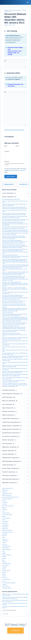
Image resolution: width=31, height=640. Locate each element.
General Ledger (5, 525)
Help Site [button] (3, 1)
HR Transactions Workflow (8, 506)
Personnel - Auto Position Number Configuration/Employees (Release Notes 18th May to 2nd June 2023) (15, 338)
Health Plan (4, 509)
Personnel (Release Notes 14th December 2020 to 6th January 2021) (15, 18)
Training (4, 542)
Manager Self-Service (7, 495)
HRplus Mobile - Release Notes (9, 482)
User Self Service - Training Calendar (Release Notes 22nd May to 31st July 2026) (14, 601)
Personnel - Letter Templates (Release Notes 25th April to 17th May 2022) (14, 369)
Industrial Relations (6, 546)
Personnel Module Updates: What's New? (11, 199)
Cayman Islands (5, 565)
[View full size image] (15, 64)
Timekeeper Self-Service (7, 532)
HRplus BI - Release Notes (8, 415)
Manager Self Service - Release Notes (11, 429)
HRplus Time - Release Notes (9, 401)
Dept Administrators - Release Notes (11, 433)
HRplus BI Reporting (6, 549)
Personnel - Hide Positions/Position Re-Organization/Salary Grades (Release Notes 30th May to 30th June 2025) (15, 227)
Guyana (3, 574)
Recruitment (5, 502)
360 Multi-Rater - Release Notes (10, 447)
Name (5, 146)
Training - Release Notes (8, 465)
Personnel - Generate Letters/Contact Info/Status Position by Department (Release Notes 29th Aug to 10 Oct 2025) (15, 220)
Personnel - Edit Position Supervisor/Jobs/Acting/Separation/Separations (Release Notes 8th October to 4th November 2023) (14, 314)
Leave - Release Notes (8, 404)
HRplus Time (5, 528)
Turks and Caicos (6, 586)
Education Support (6, 518)
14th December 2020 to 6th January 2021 (14, 130)
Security (4, 500)
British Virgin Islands (6, 563)
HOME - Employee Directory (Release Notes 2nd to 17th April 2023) (15, 350)
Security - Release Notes (8, 193)
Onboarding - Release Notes (9, 390)
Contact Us (16, 630)
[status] (15, 39)
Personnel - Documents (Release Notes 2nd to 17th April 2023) (14, 347)
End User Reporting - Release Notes (11, 479)
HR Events (4, 535)
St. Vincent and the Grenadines (8, 583)
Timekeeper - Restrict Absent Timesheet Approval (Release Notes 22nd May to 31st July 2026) (15, 598)
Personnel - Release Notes (9, 196)
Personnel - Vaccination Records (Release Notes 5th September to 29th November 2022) (13, 381)
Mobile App (4, 492)
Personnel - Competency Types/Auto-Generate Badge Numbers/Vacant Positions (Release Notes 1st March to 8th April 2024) (15, 289)
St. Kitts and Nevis (6, 579)
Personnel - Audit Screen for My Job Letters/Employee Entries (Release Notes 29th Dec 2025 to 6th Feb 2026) (14, 214)
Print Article (5, 614)
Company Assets (6, 513)
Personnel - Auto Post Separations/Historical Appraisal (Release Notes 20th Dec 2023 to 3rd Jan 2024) (14, 301)
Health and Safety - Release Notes (10, 418)
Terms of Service (21, 170)
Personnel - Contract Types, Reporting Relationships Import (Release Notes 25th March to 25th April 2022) (15, 372)
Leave (3, 511)
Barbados (4, 558)
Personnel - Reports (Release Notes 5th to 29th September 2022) (15, 363)
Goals (3, 537)
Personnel (4, 504)
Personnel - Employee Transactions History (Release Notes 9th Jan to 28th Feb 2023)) (15, 353)
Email (17, 146)
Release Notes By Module (15, 10)
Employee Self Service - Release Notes (11, 425)
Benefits (4, 507)
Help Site (6, 10)
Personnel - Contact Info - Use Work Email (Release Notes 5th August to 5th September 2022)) (15, 366)
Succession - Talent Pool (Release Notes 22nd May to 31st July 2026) (14, 604)
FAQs (3, 551)
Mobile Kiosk (5, 490)
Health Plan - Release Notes (9, 411)
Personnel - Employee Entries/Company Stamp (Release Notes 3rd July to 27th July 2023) (14, 331)
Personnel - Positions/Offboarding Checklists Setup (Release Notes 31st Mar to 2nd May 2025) (15, 233)
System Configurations (7, 499)
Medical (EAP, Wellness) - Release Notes (11, 461)
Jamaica (4, 576)
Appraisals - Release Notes (9, 450)
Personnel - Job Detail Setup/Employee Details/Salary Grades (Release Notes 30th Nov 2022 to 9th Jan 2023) (15, 356)
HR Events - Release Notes (8, 440)
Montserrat (4, 577)
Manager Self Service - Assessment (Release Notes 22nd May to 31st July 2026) (15, 594)
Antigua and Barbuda (6, 555)
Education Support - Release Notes (10, 468)
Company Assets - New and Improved (11, 422)
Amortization (5, 527)
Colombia (4, 567)
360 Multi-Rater (5, 541)
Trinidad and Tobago (6, 588)
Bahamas (4, 556)
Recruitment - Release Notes (9, 472)
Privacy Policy (11, 170)
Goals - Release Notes (8, 443)
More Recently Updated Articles (9, 610)
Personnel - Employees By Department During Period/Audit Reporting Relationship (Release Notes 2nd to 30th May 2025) (15, 230)
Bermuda (4, 562)
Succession (4, 544)
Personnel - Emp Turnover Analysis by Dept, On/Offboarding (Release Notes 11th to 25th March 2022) (15, 375)
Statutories (4, 523)
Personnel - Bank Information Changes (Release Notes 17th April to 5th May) (15, 344)
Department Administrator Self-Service (10, 497)
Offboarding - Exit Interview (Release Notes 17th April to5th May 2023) (15, 341)
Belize (3, 560)
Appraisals (4, 539)
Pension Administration (7, 514)
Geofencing (4, 534)
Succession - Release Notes (9, 454)
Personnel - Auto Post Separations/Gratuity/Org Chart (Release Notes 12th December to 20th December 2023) (14, 304)
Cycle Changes (5, 521)
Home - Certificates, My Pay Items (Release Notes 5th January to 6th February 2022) (15, 378)
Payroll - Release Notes (8, 397)
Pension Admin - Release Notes (10, 475)
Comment (6, 151)
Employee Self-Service (7, 493)
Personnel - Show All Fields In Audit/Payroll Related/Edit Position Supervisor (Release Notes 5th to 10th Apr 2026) (14, 208)
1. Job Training (10, 31)
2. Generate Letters (12, 73)
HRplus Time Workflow (7, 530)
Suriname (4, 584)
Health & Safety (5, 548)
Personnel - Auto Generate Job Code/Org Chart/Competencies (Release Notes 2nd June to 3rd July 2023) (14, 335)
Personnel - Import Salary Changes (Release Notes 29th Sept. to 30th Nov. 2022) (15, 359)
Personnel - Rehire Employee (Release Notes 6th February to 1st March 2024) (15, 293)
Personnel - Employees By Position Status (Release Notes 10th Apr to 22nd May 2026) (14, 204)
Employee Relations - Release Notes (11, 457)
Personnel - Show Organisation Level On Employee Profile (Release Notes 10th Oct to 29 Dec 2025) (14, 217)
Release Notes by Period (7, 488)
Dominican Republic (6, 570)
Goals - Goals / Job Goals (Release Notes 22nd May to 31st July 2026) (14, 607)
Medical (4, 516)
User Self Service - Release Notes (10, 436)
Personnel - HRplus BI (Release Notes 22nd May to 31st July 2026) (15, 201)
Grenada (4, 572)
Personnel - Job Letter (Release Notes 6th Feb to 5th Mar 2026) (14, 211)
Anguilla (4, 553)
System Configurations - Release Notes (12, 393)
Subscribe (6, 161)
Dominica (4, 569)
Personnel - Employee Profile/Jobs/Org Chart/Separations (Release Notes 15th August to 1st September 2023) (14, 323)
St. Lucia (4, 581)
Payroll (3, 520)
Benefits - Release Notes (8, 408)
